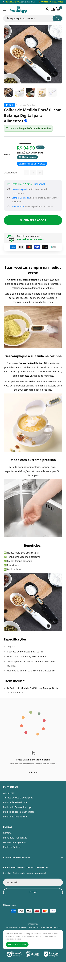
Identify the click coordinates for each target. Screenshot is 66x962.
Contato (7, 832)
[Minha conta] (47, 9)
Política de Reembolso (15, 816)
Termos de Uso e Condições (18, 797)
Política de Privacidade (15, 802)
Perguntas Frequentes (15, 837)
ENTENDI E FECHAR (17, 944)
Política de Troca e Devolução (18, 811)
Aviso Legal (9, 792)
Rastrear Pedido (11, 847)
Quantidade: (10, 172)
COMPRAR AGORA (34, 220)
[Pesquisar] (57, 18)
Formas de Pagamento (15, 842)
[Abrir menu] (4, 9)
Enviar (33, 892)
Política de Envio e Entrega (17, 807)
